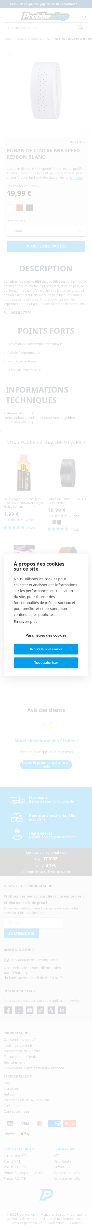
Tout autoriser (46, 662)
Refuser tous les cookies (46, 649)
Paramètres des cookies (46, 635)
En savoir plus (25, 621)
